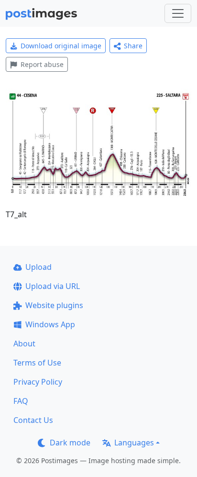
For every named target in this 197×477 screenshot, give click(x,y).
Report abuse (42, 64)
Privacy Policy (37, 382)
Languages (134, 442)
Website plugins (54, 305)
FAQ (20, 401)
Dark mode (70, 442)
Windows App (50, 324)
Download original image (61, 45)
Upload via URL (52, 286)
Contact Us (33, 420)
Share (133, 45)
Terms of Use (37, 362)
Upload (38, 267)
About (24, 343)
